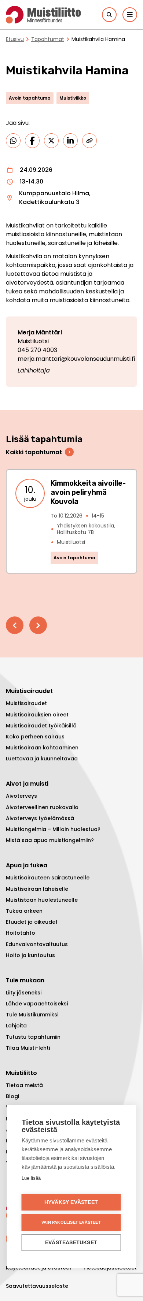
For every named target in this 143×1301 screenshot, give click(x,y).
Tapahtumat (47, 39)
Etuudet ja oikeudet (32, 922)
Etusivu (15, 39)
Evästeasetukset (71, 1242)
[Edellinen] (14, 625)
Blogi (12, 1096)
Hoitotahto (20, 933)
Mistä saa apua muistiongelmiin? (50, 840)
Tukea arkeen (24, 911)
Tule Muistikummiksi (32, 1014)
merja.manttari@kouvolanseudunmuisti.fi (76, 359)
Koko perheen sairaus (35, 736)
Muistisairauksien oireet (37, 714)
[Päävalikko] (129, 14)
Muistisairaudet (26, 703)
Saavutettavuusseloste (37, 1286)
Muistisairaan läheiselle (37, 889)
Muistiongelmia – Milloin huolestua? (53, 829)
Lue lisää (31, 1178)
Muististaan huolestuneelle (42, 900)
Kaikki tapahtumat (34, 452)
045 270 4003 (37, 350)
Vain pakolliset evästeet (71, 1222)
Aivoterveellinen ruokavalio (42, 807)
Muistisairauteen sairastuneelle (47, 877)
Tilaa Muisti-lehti (28, 1048)
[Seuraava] (38, 625)
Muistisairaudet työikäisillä (41, 725)
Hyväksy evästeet (71, 1202)
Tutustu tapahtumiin (33, 1037)
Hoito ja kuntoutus (30, 955)
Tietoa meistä (24, 1085)
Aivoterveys (21, 796)
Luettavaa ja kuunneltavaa (42, 758)
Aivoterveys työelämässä (40, 818)
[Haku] (109, 14)
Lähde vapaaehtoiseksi (37, 1003)
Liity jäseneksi (23, 992)
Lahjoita (16, 1025)
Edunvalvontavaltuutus (37, 944)
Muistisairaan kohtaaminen (42, 747)
